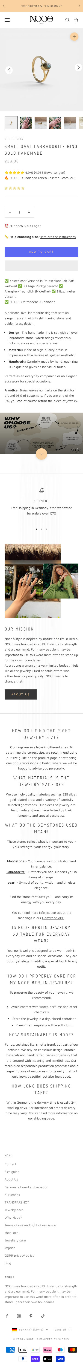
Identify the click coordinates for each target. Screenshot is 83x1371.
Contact (10, 1164)
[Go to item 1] (11, 122)
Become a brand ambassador (26, 1187)
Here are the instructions (58, 237)
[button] (15, 188)
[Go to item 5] (70, 122)
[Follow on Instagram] (19, 1316)
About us (20, 694)
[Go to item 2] (25, 122)
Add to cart (41, 251)
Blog (8, 1263)
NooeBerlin (14, 139)
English (60, 1329)
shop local (12, 1233)
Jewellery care (15, 1240)
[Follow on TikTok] (43, 1316)
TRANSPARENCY (17, 1202)
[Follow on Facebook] (7, 1316)
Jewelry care (14, 1210)
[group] (41, 433)
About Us (11, 1179)
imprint (10, 1248)
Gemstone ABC (53, 918)
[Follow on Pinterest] (31, 1316)
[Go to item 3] (40, 122)
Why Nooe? (13, 1217)
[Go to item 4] (55, 122)
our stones (12, 1195)
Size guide (12, 1172)
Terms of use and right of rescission (30, 1225)
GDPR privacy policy (19, 1255)
